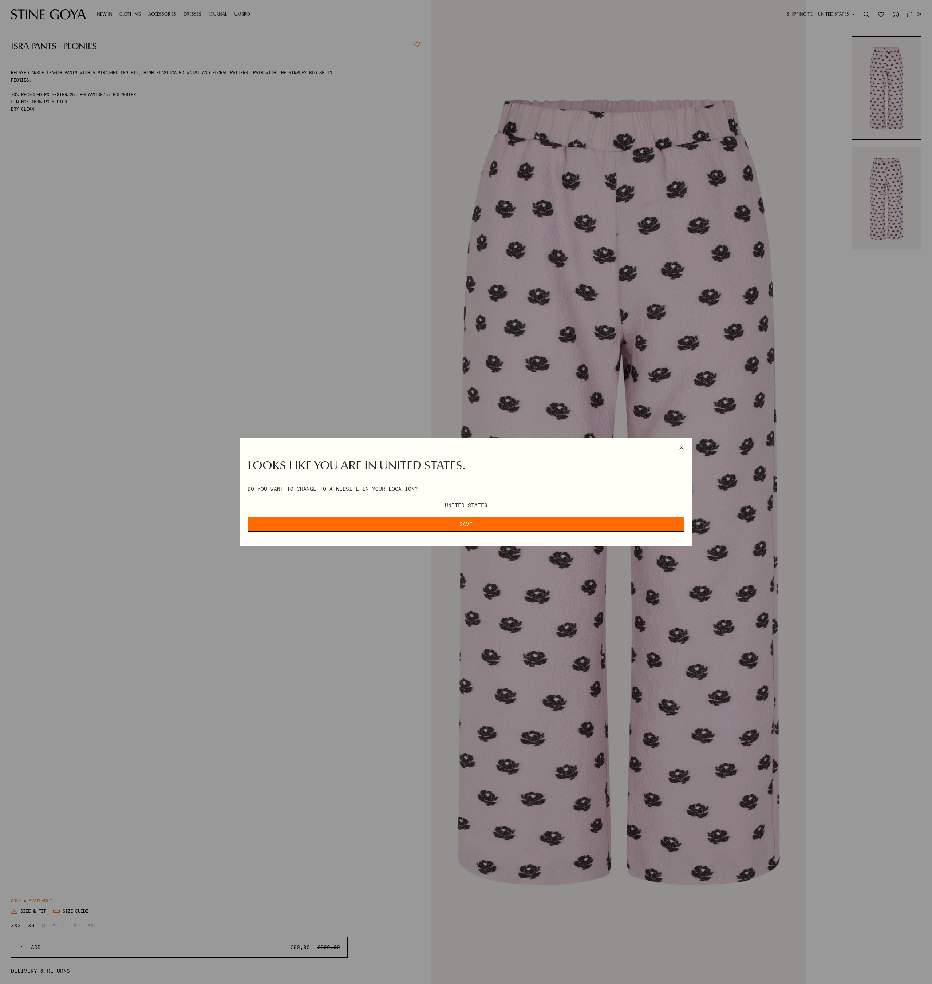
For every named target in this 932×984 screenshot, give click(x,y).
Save (466, 524)
